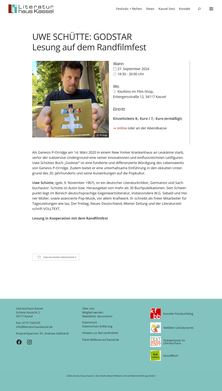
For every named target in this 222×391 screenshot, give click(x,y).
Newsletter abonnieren (97, 316)
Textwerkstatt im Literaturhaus (174, 341)
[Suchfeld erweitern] (199, 8)
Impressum (89, 322)
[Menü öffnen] (211, 8)
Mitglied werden (92, 312)
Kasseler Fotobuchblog (178, 314)
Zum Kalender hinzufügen (58, 257)
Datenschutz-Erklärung (97, 326)
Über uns (88, 308)
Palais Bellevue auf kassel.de (100, 340)
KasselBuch (170, 356)
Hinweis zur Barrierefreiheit (100, 333)
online (122, 128)
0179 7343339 (31, 323)
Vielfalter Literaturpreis (178, 328)
